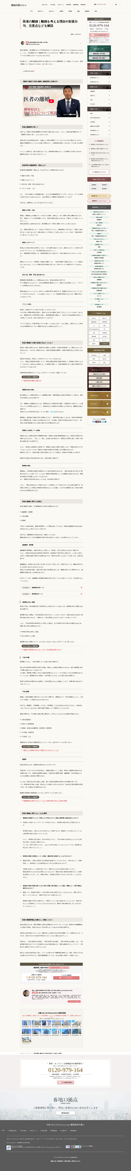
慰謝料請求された (94, 82)
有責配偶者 (104, 322)
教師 (94, 359)
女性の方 (94, 318)
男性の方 (104, 318)
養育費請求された (94, 134)
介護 (94, 333)
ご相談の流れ (99, 382)
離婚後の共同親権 (94, 126)
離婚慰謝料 (94, 322)
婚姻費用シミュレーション (99, 201)
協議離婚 (94, 184)
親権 (78, 11)
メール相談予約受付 (66, 1082)
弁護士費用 (68, 4)
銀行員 (104, 359)
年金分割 (52, 412)
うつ (94, 325)
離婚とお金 (93, 87)
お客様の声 (64, 1130)
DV (104, 329)
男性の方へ (41, 11)
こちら (55, 972)
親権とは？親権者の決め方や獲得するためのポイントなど (41, 750)
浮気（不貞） (94, 73)
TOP (31, 11)
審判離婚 (94, 188)
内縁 (94, 340)
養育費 (70, 11)
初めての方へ (45, 4)
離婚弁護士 (99, 53)
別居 (96, 11)
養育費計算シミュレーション (99, 196)
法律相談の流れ (13, 1130)
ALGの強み (52, 4)
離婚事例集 (75, 4)
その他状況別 (104, 343)
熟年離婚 (104, 333)
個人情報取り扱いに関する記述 (23, 1142)
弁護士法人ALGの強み (99, 374)
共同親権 (92, 122)
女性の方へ (52, 11)
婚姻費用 (87, 11)
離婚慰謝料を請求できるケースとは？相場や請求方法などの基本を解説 (45, 801)
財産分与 (92, 95)
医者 (104, 362)
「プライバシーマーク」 (51, 1147)
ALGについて (61, 4)
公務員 (104, 355)
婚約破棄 (94, 336)
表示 (32, 71)
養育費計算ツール (37, 594)
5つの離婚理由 (99, 172)
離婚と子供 (93, 109)
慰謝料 (61, 11)
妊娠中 (93, 343)
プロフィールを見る (74, 1001)
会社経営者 (94, 355)
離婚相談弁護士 (74, 1157)
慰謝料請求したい (94, 77)
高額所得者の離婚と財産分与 (32, 381)
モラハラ (104, 340)
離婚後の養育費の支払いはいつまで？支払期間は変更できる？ (43, 650)
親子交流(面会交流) (95, 117)
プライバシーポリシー (11, 1142)
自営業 (93, 362)
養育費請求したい (94, 130)
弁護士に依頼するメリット (99, 386)
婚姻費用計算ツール (38, 587)
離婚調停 (104, 184)
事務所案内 (83, 4)
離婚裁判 (104, 188)
